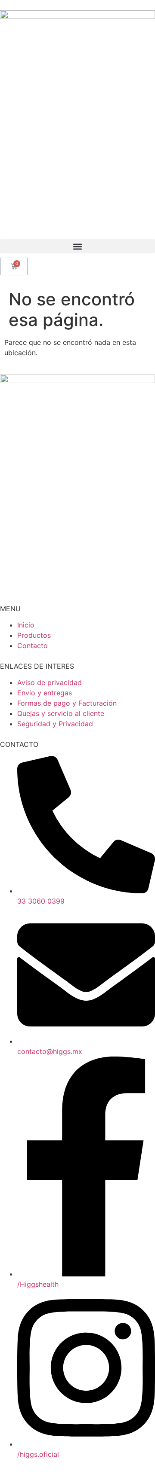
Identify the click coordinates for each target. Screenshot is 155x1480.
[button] (77, 246)
